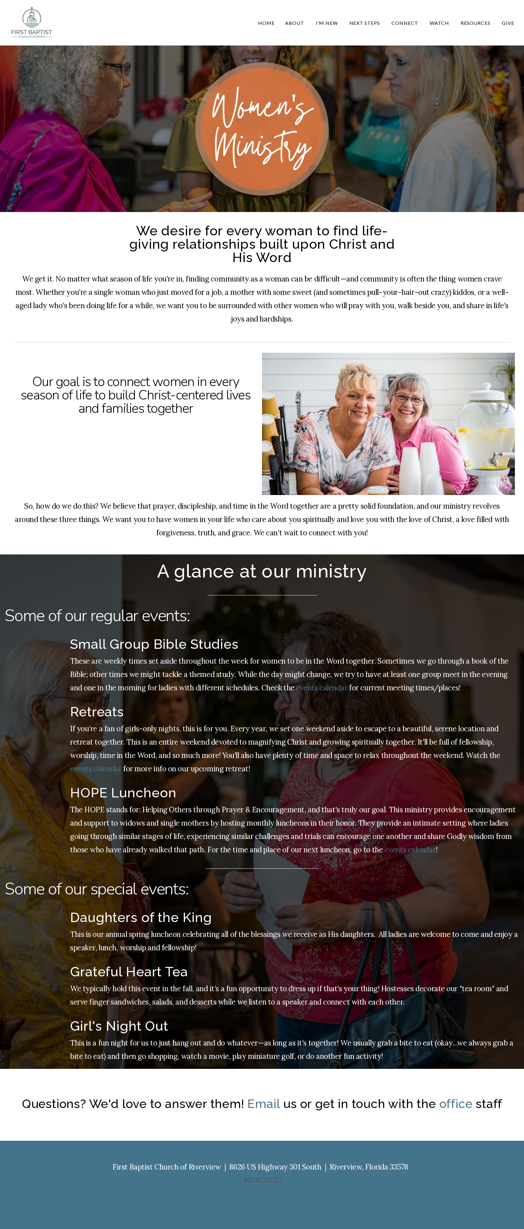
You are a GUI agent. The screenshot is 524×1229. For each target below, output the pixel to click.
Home (266, 23)
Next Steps (365, 23)
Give (508, 23)
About (295, 23)
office (456, 1103)
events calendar (321, 687)
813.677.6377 (263, 1180)
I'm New (327, 23)
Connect (405, 23)
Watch (440, 23)
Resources (476, 23)
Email (263, 1103)
